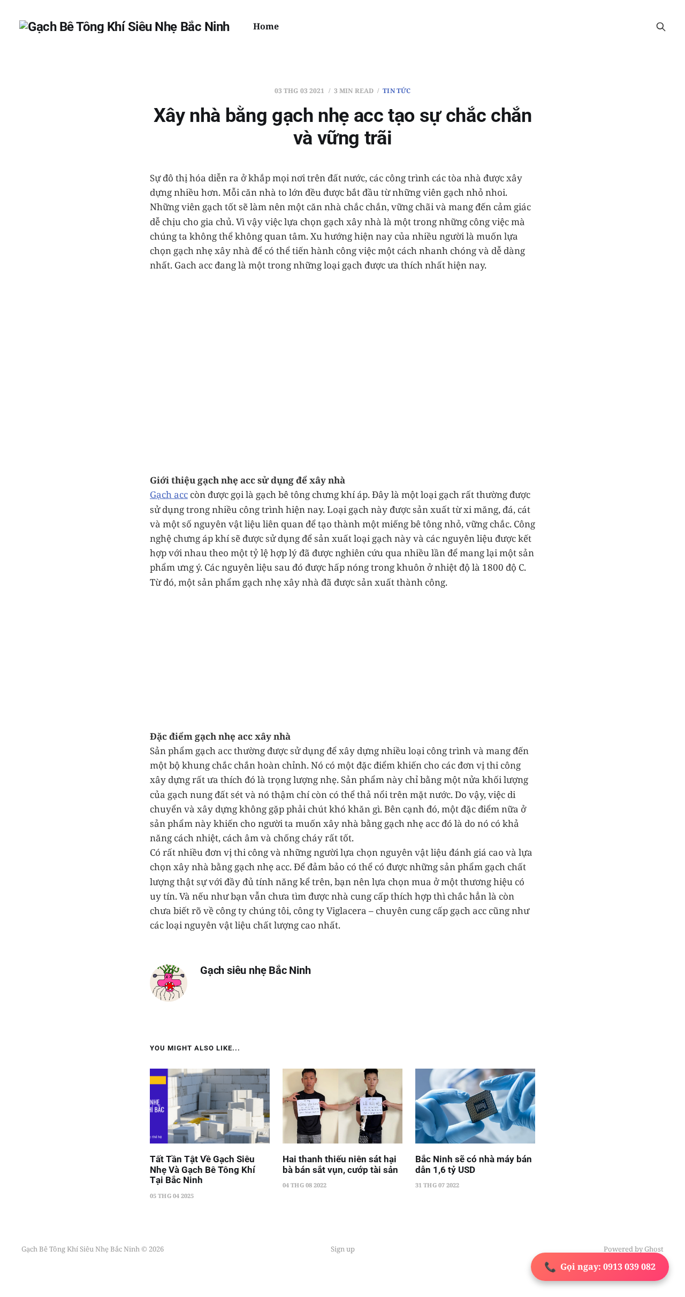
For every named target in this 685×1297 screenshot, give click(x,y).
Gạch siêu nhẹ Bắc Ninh (255, 970)
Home (266, 26)
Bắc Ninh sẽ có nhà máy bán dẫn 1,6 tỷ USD (473, 1164)
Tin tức (396, 90)
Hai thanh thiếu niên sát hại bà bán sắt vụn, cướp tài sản (340, 1164)
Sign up (343, 1249)
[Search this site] (661, 27)
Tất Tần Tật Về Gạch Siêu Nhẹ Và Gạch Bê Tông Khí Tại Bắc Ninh (202, 1169)
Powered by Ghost (634, 1249)
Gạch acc (169, 494)
